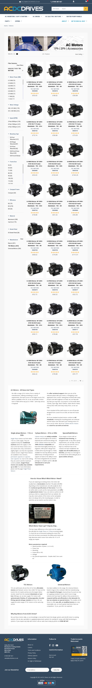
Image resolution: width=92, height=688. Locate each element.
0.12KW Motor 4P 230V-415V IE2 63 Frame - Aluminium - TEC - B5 (75, 203)
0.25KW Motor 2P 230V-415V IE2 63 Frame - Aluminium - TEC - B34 (75, 323)
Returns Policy (32, 658)
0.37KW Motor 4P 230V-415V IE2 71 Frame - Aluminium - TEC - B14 (55, 323)
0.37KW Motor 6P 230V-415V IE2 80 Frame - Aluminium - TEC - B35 (55, 164)
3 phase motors (39, 436)
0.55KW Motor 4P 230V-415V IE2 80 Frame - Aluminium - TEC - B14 (35, 323)
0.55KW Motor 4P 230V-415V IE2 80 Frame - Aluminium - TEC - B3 (75, 363)
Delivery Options (32, 655)
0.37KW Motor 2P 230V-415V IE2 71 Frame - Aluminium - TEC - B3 (55, 283)
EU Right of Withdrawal (34, 661)
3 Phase (50, 531)
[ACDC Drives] (23, 10)
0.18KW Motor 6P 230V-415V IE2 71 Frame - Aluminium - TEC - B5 (35, 243)
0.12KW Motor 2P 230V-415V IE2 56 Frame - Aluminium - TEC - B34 (75, 283)
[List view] (17, 54)
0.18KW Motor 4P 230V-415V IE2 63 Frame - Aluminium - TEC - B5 (55, 124)
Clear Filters (20, 65)
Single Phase (14, 438)
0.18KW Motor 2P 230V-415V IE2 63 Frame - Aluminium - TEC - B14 (35, 164)
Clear (21, 239)
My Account (52, 655)
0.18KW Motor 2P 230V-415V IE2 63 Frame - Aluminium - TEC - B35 (35, 84)
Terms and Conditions (34, 650)
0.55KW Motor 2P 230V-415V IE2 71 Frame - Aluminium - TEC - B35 (55, 243)
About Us (30, 645)
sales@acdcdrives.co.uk (11, 658)
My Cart (51, 657)
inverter (41, 444)
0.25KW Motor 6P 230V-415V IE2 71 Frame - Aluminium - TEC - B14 (35, 124)
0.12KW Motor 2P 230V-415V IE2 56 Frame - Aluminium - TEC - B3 (55, 84)
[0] (86, 2)
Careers (30, 647)
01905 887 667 (57, 2)
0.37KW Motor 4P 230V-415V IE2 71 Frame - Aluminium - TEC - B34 (35, 203)
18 (80, 381)
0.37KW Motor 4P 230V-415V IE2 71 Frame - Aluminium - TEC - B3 (75, 124)
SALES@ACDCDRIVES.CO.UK (30, 2)
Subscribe (56, 670)
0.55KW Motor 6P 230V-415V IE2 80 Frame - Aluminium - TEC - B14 (75, 243)
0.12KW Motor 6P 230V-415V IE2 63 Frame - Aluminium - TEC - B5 (35, 363)
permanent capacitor (17, 457)
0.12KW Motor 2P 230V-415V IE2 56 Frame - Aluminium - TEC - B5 (35, 283)
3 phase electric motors (71, 423)
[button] (14, 76)
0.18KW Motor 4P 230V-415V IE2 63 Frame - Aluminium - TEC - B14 (75, 84)
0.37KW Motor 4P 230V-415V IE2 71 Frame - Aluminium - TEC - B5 (55, 363)
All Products (56, 9)
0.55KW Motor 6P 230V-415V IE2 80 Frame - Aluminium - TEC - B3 (75, 164)
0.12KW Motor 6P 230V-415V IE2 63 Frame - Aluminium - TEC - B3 (55, 203)
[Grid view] (14, 54)
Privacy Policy (32, 653)
